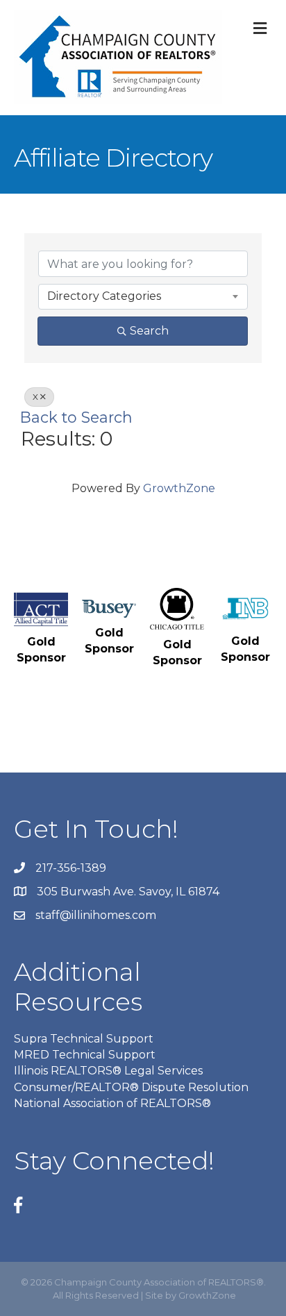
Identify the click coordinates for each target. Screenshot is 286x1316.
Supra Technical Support (83, 1038)
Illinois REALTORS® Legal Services (108, 1070)
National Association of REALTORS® (112, 1103)
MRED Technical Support (84, 1054)
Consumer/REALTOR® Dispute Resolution (131, 1087)
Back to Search (76, 417)
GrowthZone (179, 488)
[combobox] (143, 296)
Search (149, 330)
